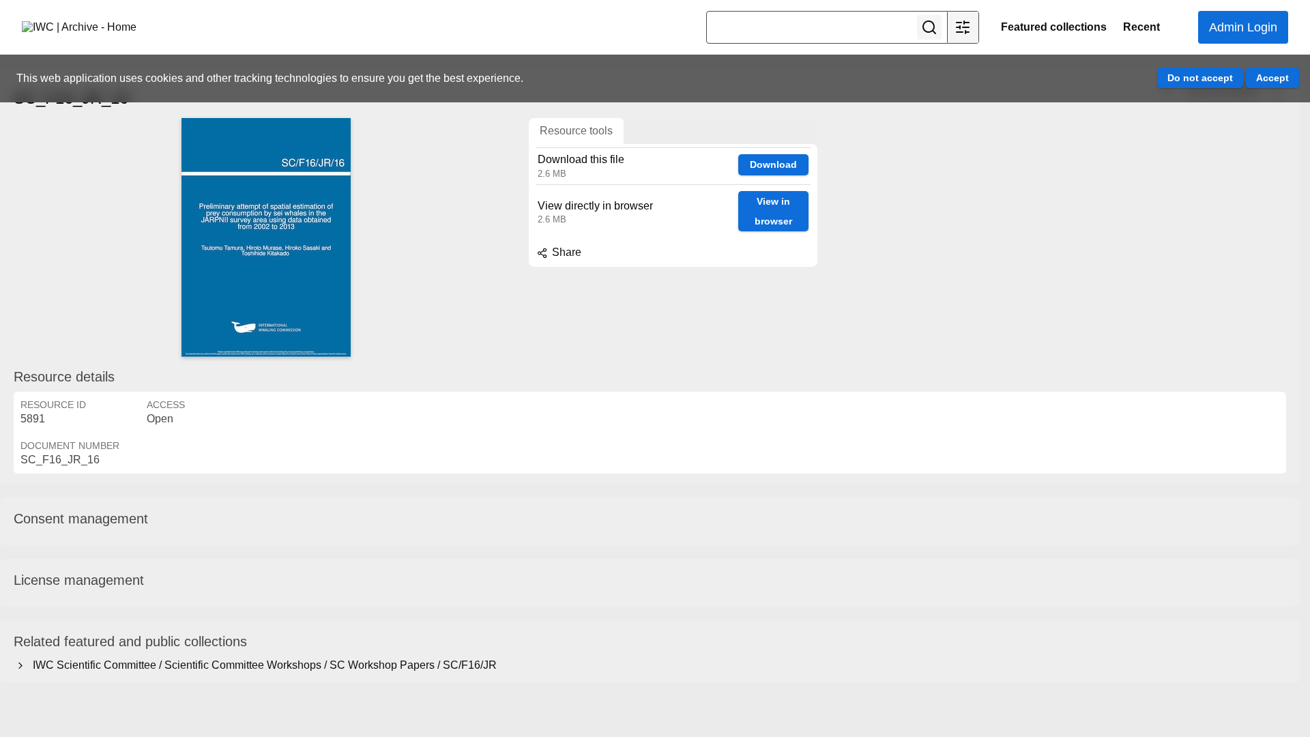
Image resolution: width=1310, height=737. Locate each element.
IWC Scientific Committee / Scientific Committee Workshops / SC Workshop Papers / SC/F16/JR (262, 665)
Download (773, 164)
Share (565, 252)
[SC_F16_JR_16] (266, 237)
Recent (1141, 27)
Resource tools (576, 130)
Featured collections (1054, 27)
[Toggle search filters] (962, 27)
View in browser (773, 211)
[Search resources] (929, 27)
